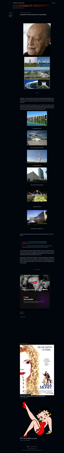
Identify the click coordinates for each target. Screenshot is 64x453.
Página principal (16, 7)
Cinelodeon (18, 3)
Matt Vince (34, 448)
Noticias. (10, 16)
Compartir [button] (10, 12)
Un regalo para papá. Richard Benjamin (32, 396)
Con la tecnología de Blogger (33, 446)
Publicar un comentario (27, 440)
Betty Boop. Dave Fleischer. (28, 438)
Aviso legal (22, 7)
